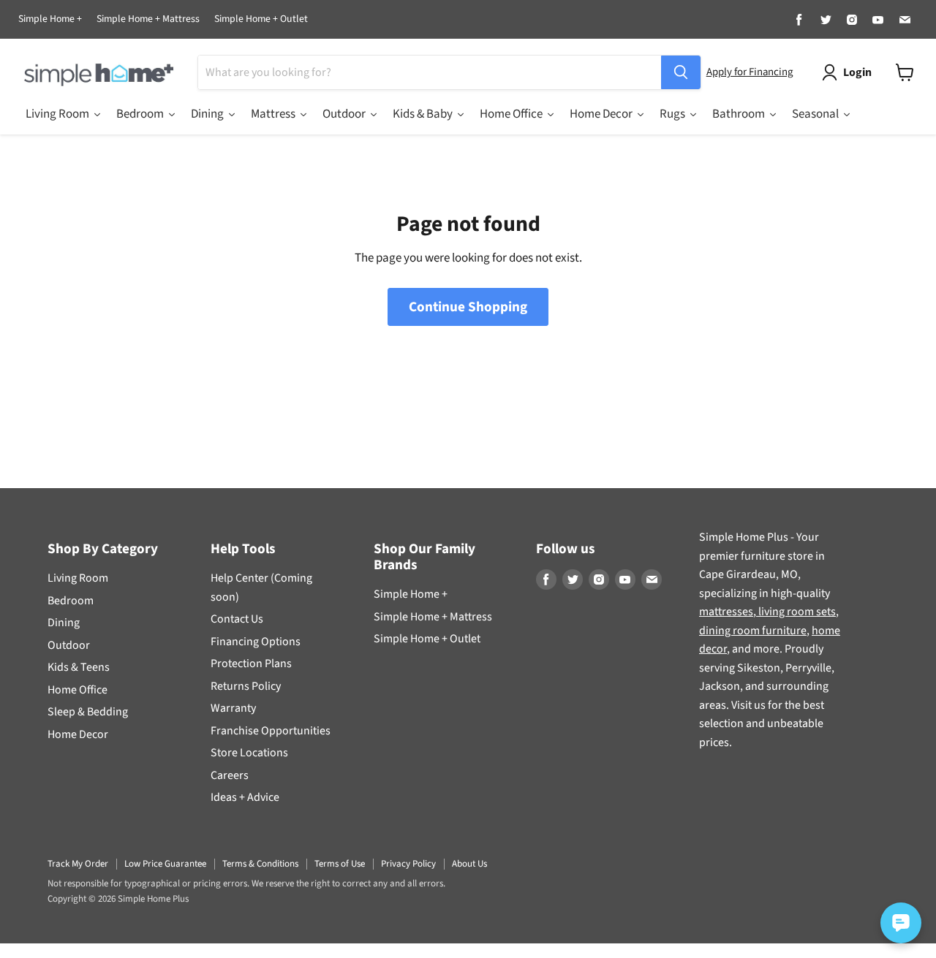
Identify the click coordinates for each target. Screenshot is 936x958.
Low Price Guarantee (165, 863)
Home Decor (78, 734)
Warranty (233, 708)
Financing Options (256, 642)
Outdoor (69, 645)
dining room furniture (753, 631)
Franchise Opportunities (271, 731)
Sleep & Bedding (88, 712)
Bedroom (71, 601)
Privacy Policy (408, 863)
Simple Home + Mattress (148, 20)
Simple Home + (50, 20)
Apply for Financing (749, 72)
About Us (469, 863)
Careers (230, 775)
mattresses (726, 612)
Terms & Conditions (260, 863)
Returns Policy (246, 686)
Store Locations (249, 753)
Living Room (78, 578)
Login (857, 72)
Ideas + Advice (245, 797)
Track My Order (78, 863)
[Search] (681, 72)
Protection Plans (251, 663)
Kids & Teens (79, 667)
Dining (64, 623)
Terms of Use (339, 863)
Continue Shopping (468, 307)
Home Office (77, 690)
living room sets (796, 612)
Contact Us (237, 619)
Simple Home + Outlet (261, 20)
